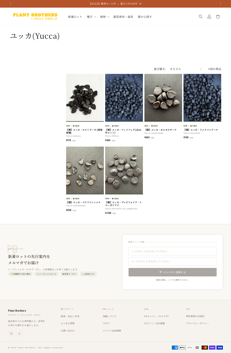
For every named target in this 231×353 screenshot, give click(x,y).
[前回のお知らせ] (10, 3)
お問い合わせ (68, 330)
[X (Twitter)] (19, 333)
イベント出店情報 (112, 330)
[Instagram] (11, 333)
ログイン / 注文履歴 (154, 323)
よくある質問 (68, 323)
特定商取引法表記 (195, 316)
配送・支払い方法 (70, 316)
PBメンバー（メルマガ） (157, 316)
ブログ (106, 323)
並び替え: (160, 69)
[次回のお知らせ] (220, 3)
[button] (91, 17)
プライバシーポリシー (197, 323)
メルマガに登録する (174, 272)
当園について (110, 316)
